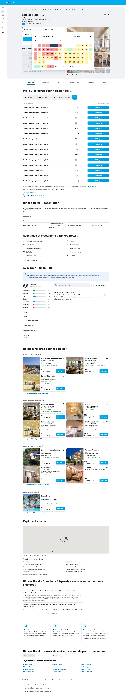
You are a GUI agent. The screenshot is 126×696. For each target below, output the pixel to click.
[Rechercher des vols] (3, 8)
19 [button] (56, 54)
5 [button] (65, 50)
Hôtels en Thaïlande (86, 671)
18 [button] (52, 54)
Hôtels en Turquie (86, 664)
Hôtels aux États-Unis (58, 667)
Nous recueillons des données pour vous (36, 688)
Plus (24, 211)
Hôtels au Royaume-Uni (59, 669)
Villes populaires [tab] (42, 656)
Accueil (24, 10)
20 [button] (60, 54)
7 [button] (35, 50)
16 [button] (43, 54)
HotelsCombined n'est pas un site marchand (37, 685)
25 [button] (52, 58)
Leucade (62, 10)
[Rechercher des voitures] (3, 15)
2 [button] (43, 45)
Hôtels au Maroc (28, 664)
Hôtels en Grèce (85, 669)
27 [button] (60, 58)
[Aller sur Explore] (3, 22)
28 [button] (35, 62)
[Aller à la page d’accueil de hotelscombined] (13, 2)
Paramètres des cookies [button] (29, 192)
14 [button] (35, 54)
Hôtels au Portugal (28, 669)
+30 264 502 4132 (27, 21)
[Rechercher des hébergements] (3, 11)
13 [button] (60, 50)
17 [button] (48, 54)
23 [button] (43, 58)
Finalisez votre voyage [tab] (57, 656)
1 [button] (39, 45)
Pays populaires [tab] (29, 656)
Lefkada (71, 10)
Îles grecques (40, 10)
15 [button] (39, 54)
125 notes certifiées (35, 24)
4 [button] (90, 45)
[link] (36, 393)
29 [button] (39, 62)
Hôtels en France (28, 667)
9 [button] (43, 50)
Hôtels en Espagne (28, 671)
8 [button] (39, 50)
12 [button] (56, 50)
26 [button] (56, 58)
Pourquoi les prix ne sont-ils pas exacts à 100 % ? (39, 691)
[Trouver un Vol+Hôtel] (3, 18)
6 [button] (60, 45)
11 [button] (52, 50)
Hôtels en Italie (56, 671)
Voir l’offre (60, 371)
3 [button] (47, 45)
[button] (3, 3)
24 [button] (48, 58)
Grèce (29, 10)
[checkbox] (31, 336)
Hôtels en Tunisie (57, 664)
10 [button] (48, 50)
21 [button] (35, 58)
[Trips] (3, 27)
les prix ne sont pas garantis (65, 680)
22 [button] (39, 58)
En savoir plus (92, 186)
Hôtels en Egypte (86, 667)
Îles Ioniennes (51, 10)
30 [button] (43, 62)
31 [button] (86, 62)
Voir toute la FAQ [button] (53, 613)
